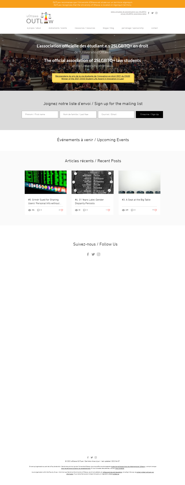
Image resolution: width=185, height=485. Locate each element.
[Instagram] (156, 13)
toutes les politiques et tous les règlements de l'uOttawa (128, 467)
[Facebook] (148, 13)
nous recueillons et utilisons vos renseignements (75, 468)
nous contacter (119, 468)
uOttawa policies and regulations (112, 472)
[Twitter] (152, 13)
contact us (116, 474)
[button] (34, 28)
